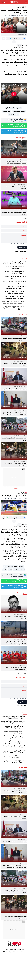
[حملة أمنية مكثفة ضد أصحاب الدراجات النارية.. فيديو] (14, 454)
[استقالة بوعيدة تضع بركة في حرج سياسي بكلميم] (14, 732)
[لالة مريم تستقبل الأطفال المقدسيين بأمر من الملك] (14, 283)
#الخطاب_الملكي (10, 108)
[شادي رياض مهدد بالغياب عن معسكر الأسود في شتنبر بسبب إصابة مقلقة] (14, 302)
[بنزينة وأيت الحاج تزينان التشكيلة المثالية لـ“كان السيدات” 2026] (14, 658)
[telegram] (10, 38)
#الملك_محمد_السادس (19, 111)
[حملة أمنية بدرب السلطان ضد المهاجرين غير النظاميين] (14, 354)
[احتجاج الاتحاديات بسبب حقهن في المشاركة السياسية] (14, 203)
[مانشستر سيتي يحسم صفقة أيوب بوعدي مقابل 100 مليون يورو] (14, 287)
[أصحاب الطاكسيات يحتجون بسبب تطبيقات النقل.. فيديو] (14, 329)
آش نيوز (19, 7)
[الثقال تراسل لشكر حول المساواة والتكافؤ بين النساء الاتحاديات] (14, 278)
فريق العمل (12, 949)
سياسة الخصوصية (19, 949)
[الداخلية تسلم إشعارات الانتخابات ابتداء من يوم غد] (14, 747)
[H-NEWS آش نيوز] (14, 2)
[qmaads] (14, 943)
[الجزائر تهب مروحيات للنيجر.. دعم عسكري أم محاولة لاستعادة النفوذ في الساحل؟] (14, 308)
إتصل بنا (6, 949)
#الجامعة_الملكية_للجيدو (10, 566)
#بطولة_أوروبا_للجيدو (19, 569)
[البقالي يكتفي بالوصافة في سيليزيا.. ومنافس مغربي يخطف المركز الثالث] (14, 152)
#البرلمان (19, 108)
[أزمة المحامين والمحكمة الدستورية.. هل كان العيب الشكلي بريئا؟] (14, 607)
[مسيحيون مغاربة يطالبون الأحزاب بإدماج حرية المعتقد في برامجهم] (14, 742)
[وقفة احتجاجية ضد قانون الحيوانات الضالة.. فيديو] (14, 429)
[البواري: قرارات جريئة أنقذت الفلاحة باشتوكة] (14, 379)
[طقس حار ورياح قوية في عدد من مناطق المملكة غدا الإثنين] (14, 292)
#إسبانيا (21, 566)
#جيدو (9, 569)
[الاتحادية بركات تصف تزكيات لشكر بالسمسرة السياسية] (14, 178)
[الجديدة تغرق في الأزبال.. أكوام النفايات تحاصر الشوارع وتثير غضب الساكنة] (14, 633)
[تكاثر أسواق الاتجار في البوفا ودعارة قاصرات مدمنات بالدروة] (14, 737)
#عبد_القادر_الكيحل (14, 114)
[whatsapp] (7, 38)
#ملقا (4, 569)
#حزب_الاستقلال (7, 111)
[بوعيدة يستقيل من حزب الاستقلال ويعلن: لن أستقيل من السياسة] (14, 297)
